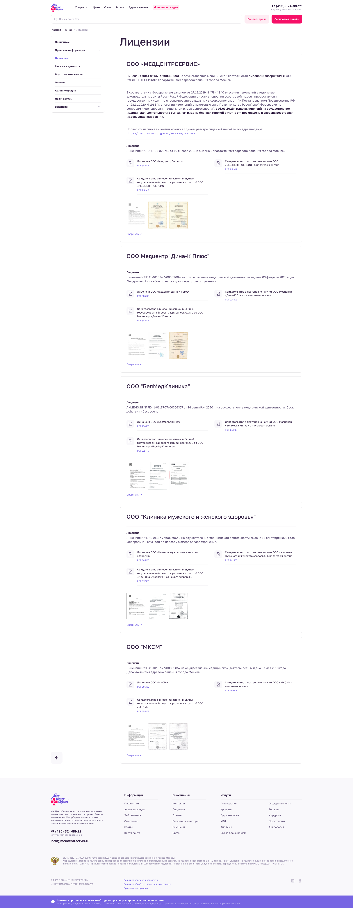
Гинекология (229, 803)
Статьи (128, 826)
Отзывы (60, 82)
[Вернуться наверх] (57, 758)
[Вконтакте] (292, 881)
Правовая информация (70, 50)
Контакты (178, 803)
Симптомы (131, 821)
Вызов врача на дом (233, 832)
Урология (226, 809)
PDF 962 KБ (231, 560)
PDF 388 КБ (143, 165)
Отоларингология (280, 803)
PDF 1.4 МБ (231, 169)
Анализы (226, 826)
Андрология (276, 826)
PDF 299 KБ (231, 690)
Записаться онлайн (286, 19)
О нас (108, 7)
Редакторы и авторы (185, 821)
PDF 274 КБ (231, 299)
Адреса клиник (138, 7)
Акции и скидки (167, 7)
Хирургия (275, 815)
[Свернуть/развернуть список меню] (99, 50)
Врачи (120, 7)
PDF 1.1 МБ (231, 429)
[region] (78, 74)
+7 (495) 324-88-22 (287, 6)
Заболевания (132, 815)
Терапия (274, 809)
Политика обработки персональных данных (147, 884)
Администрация (65, 90)
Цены (96, 7)
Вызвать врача (256, 19)
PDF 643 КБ (143, 320)
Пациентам (62, 42)
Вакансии (61, 106)
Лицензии (178, 809)
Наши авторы (63, 98)
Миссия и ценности (67, 66)
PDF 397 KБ (143, 581)
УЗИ (223, 821)
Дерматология (230, 815)
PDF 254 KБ (143, 711)
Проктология (277, 821)
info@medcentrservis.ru (70, 841)
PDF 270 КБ (143, 426)
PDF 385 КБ (143, 296)
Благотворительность (69, 74)
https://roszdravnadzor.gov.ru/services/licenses (160, 133)
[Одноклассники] (300, 881)
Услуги (79, 7)
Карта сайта (132, 832)
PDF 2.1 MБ (143, 450)
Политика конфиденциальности (141, 880)
